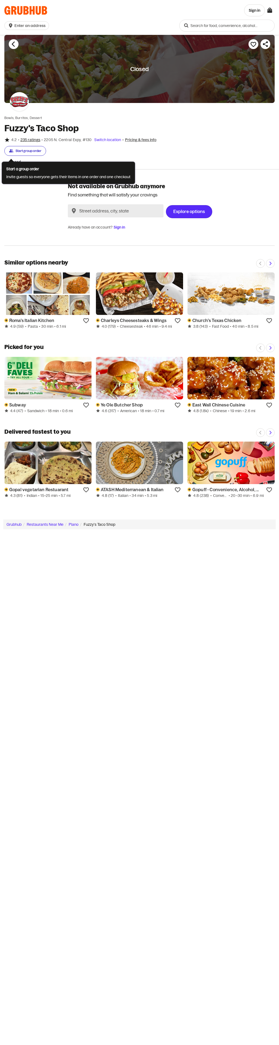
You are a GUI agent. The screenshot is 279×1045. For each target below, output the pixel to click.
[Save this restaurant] (253, 44)
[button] (27, 25)
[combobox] (227, 26)
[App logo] (25, 10)
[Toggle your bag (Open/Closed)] (269, 10)
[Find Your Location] (74, 211)
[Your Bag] (269, 10)
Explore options (189, 211)
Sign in (119, 227)
